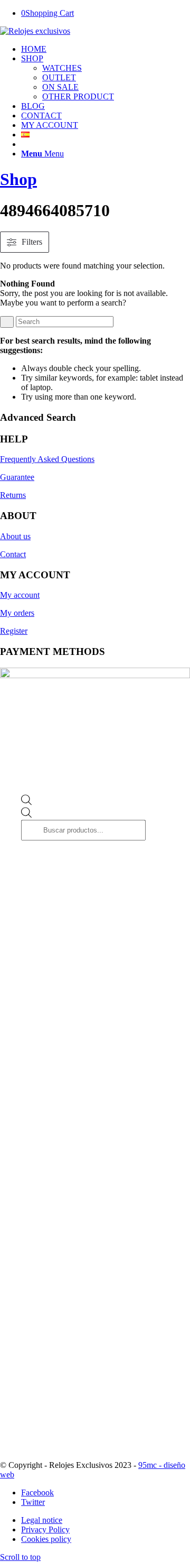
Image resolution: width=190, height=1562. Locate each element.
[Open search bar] (26, 802)
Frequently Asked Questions (47, 459)
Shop (18, 179)
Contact (13, 554)
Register (13, 630)
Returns (13, 495)
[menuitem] (105, 49)
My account (20, 594)
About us (15, 536)
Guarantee (17, 477)
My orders (17, 612)
